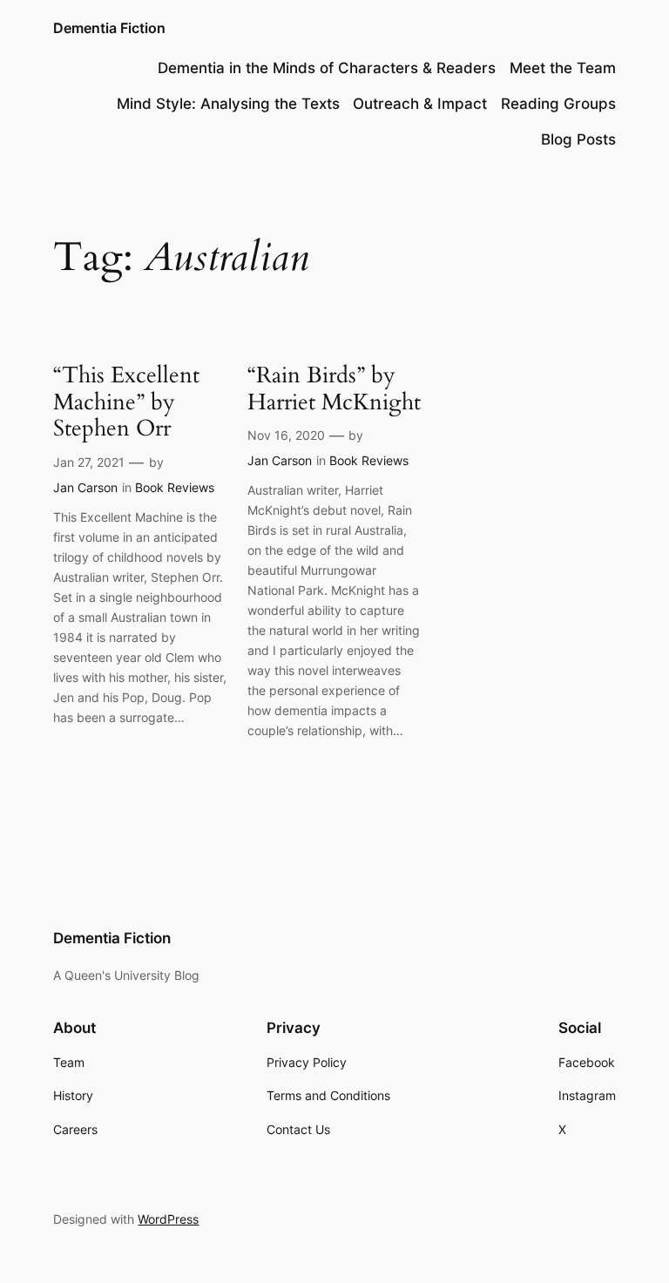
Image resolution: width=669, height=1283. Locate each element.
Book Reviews (174, 487)
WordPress (168, 1219)
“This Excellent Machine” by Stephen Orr (126, 402)
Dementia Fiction (109, 28)
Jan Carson (85, 487)
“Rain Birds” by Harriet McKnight (334, 389)
